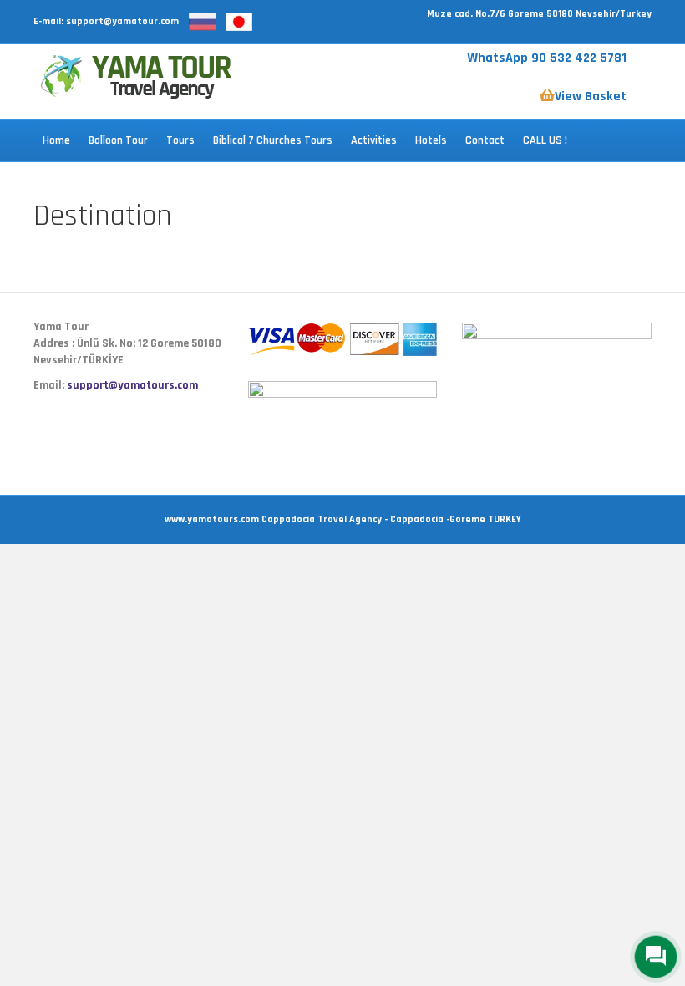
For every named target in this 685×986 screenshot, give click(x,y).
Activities (374, 140)
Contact (485, 140)
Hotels (431, 140)
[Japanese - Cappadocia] (239, 21)
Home (56, 140)
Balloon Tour (118, 140)
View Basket (591, 96)
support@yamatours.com (132, 385)
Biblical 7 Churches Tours (272, 140)
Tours (180, 140)
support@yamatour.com (122, 21)
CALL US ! (545, 140)
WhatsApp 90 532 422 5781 (547, 58)
